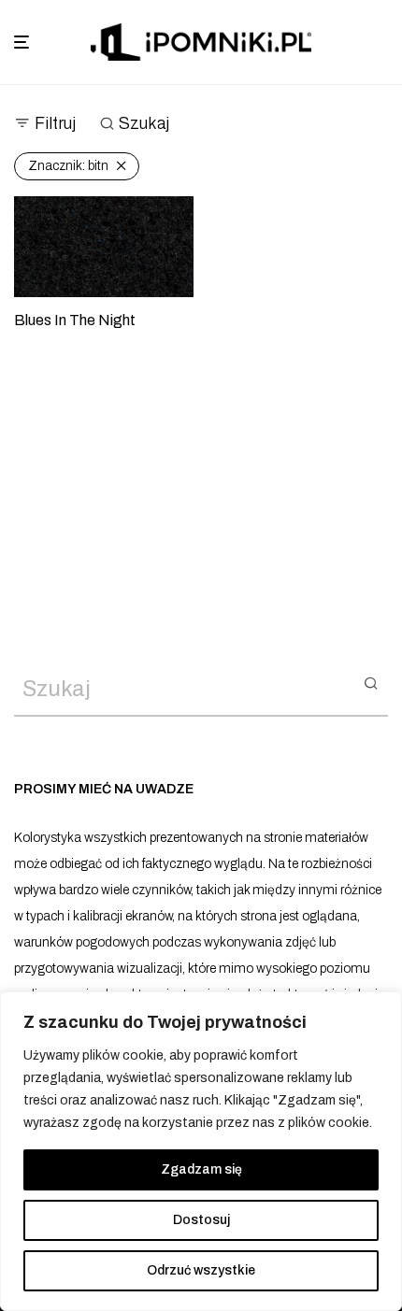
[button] (370, 682)
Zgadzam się (201, 1169)
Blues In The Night (75, 320)
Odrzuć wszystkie (201, 1270)
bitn (68, 166)
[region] (201, 1151)
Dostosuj (201, 1220)
